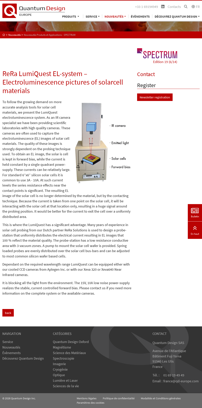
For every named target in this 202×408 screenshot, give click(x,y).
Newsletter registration (155, 97)
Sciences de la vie (66, 386)
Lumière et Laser (65, 380)
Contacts (174, 7)
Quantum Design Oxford (71, 342)
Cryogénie (60, 369)
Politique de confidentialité (119, 398)
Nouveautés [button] (114, 16)
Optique (59, 375)
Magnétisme (62, 347)
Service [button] (91, 16)
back (8, 313)
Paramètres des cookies (90, 402)
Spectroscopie (63, 358)
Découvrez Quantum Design (23, 358)
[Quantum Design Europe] (3, 35)
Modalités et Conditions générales (161, 398)
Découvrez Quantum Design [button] (176, 16)
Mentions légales (86, 398)
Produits (69, 16)
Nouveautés (11, 347)
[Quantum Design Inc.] (33, 10)
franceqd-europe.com (181, 381)
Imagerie (59, 364)
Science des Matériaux (69, 353)
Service (7, 342)
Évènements (140, 16)
